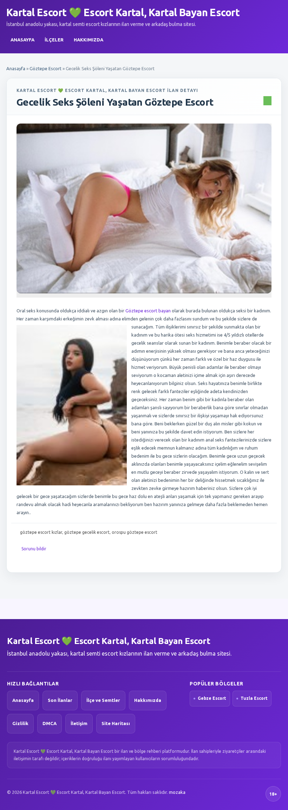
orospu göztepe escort (134, 532)
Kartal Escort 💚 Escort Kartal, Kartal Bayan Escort (123, 12)
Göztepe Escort (45, 68)
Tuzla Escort (254, 698)
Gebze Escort (212, 698)
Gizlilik (20, 723)
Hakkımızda (88, 39)
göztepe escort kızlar (41, 532)
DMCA (49, 723)
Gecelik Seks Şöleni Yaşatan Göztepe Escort (115, 102)
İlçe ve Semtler (103, 700)
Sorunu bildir (33, 548)
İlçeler (54, 39)
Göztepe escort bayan (148, 310)
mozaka (177, 792)
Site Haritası (116, 723)
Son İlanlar (60, 700)
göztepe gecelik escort (87, 532)
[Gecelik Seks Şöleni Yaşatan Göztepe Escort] (144, 208)
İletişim (79, 723)
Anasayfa (22, 39)
